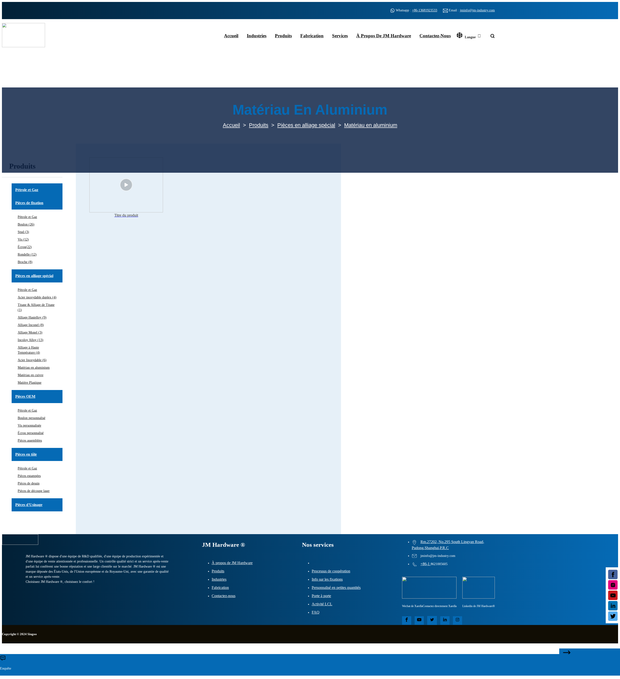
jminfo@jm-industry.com (477, 10)
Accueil (231, 35)
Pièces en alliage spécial (306, 125)
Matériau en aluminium (370, 125)
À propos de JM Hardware (383, 35)
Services (340, 35)
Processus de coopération (331, 571)
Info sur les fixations (327, 579)
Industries (256, 35)
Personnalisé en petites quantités (336, 587)
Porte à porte (321, 596)
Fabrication (312, 35)
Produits (283, 35)
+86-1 (425, 564)
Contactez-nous (435, 35)
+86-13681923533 (424, 10)
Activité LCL (322, 604)
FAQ (315, 612)
